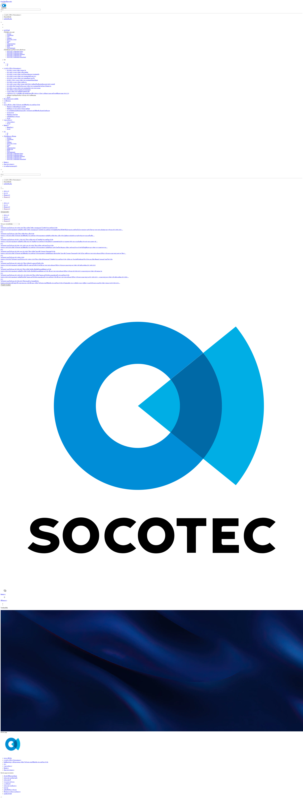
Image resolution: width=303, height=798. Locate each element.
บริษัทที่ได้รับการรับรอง (13, 116)
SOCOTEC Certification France (15, 51)
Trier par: (3, 224)
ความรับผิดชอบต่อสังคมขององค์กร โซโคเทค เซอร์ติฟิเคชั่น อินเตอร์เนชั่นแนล (28, 110)
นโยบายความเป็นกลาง (10, 785)
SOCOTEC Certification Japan (14, 53)
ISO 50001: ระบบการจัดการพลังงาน (17, 82)
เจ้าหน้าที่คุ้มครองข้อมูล (10, 776)
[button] (1, 22)
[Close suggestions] (1, 11)
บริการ (6, 191)
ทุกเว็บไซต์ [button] (7, 30)
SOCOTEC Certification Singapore (16, 54)
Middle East (10, 45)
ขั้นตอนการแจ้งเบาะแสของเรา (12, 791)
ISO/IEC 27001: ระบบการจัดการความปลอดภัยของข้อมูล (22, 80)
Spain (8, 46)
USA (8, 36)
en (7, 64)
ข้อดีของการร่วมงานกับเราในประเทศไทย (18, 108)
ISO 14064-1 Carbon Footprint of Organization (19, 89)
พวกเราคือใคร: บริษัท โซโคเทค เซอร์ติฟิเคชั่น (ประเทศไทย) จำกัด (22, 104)
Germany (9, 38)
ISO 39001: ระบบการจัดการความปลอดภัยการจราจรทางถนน (23, 88)
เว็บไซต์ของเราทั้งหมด (10, 136)
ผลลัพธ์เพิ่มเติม (8, 19)
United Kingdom (11, 43)
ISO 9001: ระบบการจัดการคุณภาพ (16, 70)
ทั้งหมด (7, 195)
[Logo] (11, 755)
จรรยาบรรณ (10, 112)
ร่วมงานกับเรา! (8, 120)
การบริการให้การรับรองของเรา (12, 68)
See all (8, 97)
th (7, 65)
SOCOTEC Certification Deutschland (16, 57)
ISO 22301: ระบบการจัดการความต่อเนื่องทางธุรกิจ (21, 78)
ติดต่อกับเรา (10, 127)
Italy (8, 42)
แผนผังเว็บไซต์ (8, 793)
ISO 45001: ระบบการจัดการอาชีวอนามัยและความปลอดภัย (23, 74)
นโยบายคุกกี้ (7, 780)
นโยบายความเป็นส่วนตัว (10, 778)
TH (5, 131)
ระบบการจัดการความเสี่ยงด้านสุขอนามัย (18, 91)
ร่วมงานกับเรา (11, 122)
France (8, 41)
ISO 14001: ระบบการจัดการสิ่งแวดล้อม (17, 72)
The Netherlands (11, 48)
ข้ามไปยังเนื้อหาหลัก (6, 1)
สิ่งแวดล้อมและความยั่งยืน (11, 98)
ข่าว (5, 102)
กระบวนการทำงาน (9, 782)
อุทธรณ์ (6, 787)
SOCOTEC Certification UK (14, 55)
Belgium (9, 34)
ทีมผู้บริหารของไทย (12, 114)
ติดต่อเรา (6, 125)
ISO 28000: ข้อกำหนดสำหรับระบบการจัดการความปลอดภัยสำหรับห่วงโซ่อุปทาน (29, 86)
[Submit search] (2, 188)
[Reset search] (1, 188)
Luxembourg (10, 35)
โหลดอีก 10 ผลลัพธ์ (5, 285)
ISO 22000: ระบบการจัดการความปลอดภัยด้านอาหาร (21, 76)
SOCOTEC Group (11, 39)
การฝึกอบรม (7, 100)
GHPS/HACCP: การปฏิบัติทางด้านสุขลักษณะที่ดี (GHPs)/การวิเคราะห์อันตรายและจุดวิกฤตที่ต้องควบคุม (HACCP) (38, 93)
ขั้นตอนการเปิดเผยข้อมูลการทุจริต (16, 106)
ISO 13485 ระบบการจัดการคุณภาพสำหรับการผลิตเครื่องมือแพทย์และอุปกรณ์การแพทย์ (31, 84)
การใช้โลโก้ (7, 783)
